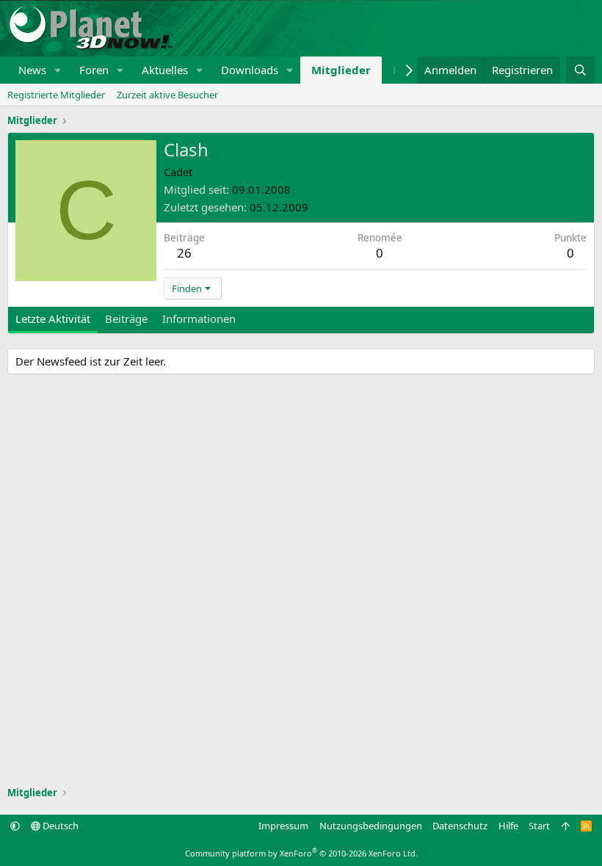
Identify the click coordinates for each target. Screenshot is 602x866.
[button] (58, 70)
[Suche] (580, 70)
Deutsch (59, 825)
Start (539, 825)
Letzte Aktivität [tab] (52, 318)
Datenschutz (459, 825)
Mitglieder (341, 69)
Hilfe (508, 825)
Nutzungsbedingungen (370, 825)
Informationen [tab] (199, 318)
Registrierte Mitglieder (56, 94)
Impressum (283, 825)
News (32, 69)
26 (184, 252)
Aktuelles (165, 69)
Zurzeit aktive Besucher (167, 94)
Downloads (249, 69)
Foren (94, 69)
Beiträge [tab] (126, 318)
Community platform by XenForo (301, 853)
